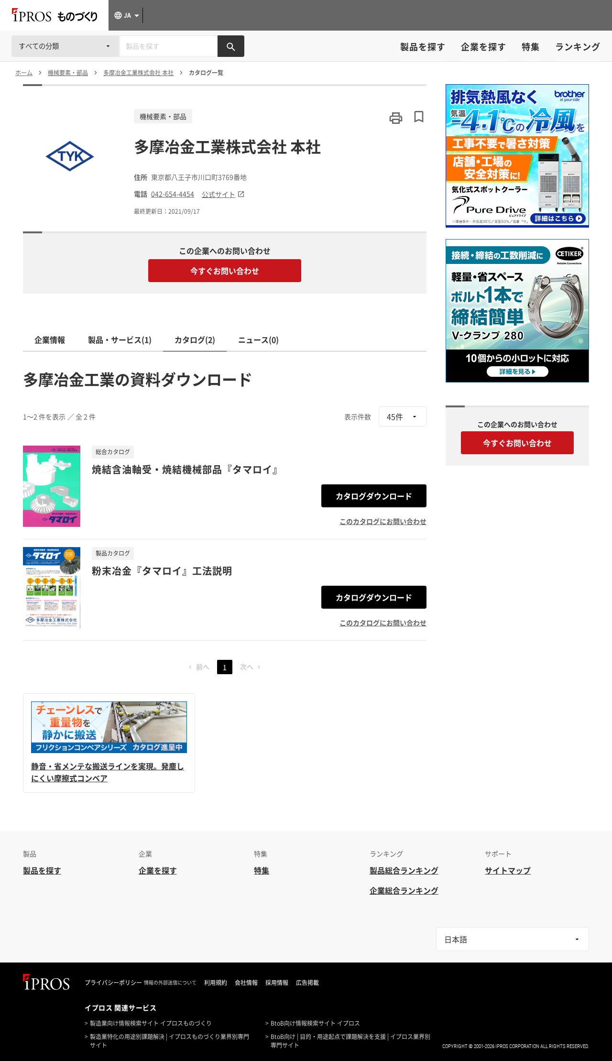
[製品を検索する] (231, 46)
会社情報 (246, 982)
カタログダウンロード (374, 496)
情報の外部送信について (170, 982)
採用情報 (276, 982)
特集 (531, 46)
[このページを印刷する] (396, 118)
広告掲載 (307, 982)
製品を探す (423, 46)
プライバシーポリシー (113, 982)
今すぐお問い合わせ (224, 270)
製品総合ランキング (404, 870)
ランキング (578, 46)
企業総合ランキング (404, 890)
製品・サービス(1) (120, 339)
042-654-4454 (172, 194)
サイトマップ (508, 870)
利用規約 (215, 982)
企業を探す (483, 46)
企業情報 (49, 339)
